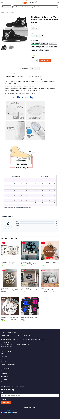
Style (32, 33)
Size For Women (35, 40)
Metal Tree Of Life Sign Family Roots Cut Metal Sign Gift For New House (29, 263)
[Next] (26, 30)
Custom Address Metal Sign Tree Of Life (30, 290)
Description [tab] (25, 68)
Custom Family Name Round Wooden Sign (48, 263)
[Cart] (58, 2)
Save (4, 243)
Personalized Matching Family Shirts (29, 318)
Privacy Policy (4, 376)
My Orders (3, 353)
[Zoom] (3, 41)
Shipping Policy (5, 359)
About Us (3, 371)
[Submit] (57, 6)
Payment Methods (5, 361)
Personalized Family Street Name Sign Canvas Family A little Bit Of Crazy (50, 290)
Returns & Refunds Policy (7, 364)
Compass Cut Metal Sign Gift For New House (10, 290)
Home (2, 12)
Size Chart (4, 356)
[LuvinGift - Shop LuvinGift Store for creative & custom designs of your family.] (30, 2)
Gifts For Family (10, 12)
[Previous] (3, 30)
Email (2, 392)
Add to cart (44, 60)
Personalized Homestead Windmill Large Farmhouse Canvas (8, 263)
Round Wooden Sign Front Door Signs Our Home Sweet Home (9, 318)
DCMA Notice (4, 379)
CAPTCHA (3, 399)
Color (32, 25)
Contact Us (4, 373)
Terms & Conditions (6, 382)
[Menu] (2, 2)
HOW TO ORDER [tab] (34, 68)
